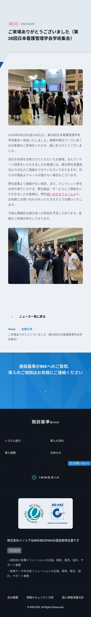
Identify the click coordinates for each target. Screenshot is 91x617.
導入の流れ (57, 440)
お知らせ (26, 329)
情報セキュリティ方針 (40, 597)
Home (11, 329)
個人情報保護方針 (73, 597)
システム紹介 (13, 440)
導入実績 (10, 452)
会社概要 (12, 597)
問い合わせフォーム (60, 194)
